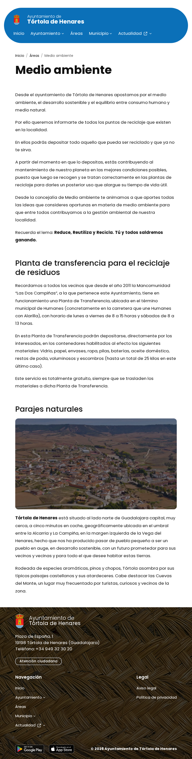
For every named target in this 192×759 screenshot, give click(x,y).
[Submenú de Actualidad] (150, 33)
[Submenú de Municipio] (111, 33)
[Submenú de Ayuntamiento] (63, 33)
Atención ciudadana (39, 661)
